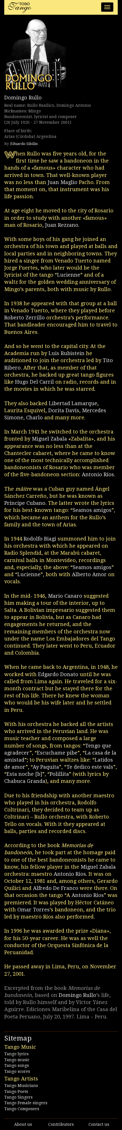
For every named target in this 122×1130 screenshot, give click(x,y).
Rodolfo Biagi (40, 539)
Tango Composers (21, 1108)
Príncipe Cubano (24, 503)
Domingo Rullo (23, 98)
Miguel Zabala (49, 439)
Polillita (59, 774)
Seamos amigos (92, 510)
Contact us (99, 1124)
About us (23, 1124)
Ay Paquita (46, 767)
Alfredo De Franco (55, 888)
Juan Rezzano (61, 225)
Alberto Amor (89, 574)
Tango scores (17, 1071)
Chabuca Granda (24, 781)
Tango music (17, 1060)
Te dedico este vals (89, 767)
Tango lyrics (16, 1054)
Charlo (34, 417)
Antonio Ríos (98, 474)
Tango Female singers (25, 1103)
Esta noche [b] (24, 774)
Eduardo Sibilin (24, 144)
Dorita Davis (63, 410)
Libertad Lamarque (73, 403)
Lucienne (68, 275)
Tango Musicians (21, 1085)
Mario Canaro (65, 596)
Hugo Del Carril (34, 382)
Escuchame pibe (57, 753)
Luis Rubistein (67, 353)
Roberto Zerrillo (24, 318)
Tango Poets (16, 1091)
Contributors (61, 1124)
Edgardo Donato (58, 674)
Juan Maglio (62, 182)
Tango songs (16, 1065)
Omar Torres (33, 910)
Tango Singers (18, 1097)
